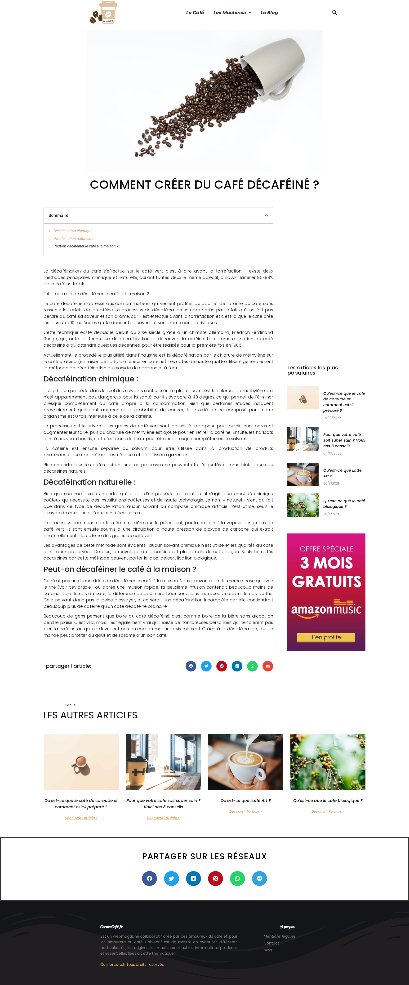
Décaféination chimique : (73, 231)
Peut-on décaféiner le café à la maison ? (85, 246)
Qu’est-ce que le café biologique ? (344, 503)
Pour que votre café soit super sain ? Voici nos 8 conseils (344, 440)
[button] (334, 12)
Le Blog (269, 12)
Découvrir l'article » (81, 817)
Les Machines (229, 12)
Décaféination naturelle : (73, 238)
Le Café (195, 12)
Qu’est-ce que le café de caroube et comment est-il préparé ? (344, 402)
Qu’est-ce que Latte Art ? (246, 800)
